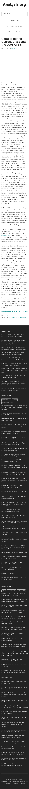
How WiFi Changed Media (7, 573)
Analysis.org (14, 4)
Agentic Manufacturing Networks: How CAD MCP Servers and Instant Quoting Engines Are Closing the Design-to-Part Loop (14, 653)
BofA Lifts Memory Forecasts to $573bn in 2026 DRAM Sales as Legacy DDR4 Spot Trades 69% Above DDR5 (13, 504)
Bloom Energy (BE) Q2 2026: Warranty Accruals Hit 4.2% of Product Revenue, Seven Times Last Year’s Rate (14, 370)
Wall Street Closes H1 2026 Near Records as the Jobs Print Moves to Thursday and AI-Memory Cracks (13, 646)
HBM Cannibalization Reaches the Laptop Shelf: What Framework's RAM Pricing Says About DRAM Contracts (14, 694)
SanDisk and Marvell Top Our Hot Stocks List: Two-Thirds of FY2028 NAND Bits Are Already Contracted (14, 426)
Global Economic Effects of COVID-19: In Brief (14, 312)
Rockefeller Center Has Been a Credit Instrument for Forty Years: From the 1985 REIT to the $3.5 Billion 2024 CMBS (14, 407)
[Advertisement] (14, 66)
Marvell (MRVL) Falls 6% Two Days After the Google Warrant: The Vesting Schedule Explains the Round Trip (14, 467)
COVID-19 (16, 317)
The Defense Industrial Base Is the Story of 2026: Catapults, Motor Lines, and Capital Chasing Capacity (13, 724)
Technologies (15, 781)
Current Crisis (23, 317)
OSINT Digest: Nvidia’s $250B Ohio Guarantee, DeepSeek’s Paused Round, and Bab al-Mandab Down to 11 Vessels (13, 383)
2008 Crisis (11, 317)
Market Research (8, 783)
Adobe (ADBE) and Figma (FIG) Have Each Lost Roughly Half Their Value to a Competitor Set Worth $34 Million (14, 539)
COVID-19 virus (5, 235)
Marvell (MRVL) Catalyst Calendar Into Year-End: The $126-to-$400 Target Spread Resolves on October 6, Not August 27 (13, 342)
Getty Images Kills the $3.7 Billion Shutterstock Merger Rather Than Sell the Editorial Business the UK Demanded (13, 547)
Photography (22, 783)
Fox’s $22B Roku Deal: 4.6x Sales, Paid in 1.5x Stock (14, 552)
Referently (15, 783)
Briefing (9, 315)
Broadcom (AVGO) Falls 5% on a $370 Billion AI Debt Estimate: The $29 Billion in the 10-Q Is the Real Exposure (14, 480)
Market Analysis (23, 781)
